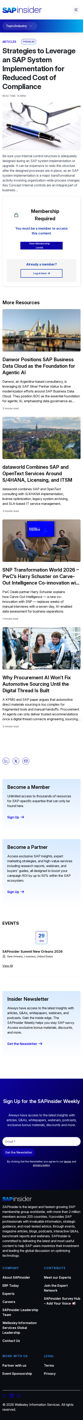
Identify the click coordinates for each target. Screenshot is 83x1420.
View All (7, 965)
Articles (9, 41)
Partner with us (14, 1365)
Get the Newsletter (22, 1044)
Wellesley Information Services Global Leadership (19, 1328)
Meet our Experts (57, 1277)
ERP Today (10, 1285)
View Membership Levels (39, 245)
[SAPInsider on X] (4, 1396)
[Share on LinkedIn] (5, 761)
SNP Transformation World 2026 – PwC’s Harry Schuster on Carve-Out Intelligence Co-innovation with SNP (41, 576)
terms (67, 1161)
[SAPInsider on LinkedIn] (12, 1396)
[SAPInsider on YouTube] (19, 1396)
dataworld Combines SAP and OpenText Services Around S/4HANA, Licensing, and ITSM (37, 473)
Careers (8, 1302)
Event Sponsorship (17, 1374)
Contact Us (11, 1341)
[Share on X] (15, 761)
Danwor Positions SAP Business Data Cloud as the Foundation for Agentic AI (38, 366)
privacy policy (41, 1165)
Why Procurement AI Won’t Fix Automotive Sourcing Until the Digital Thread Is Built (36, 684)
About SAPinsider (16, 1277)
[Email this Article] (25, 761)
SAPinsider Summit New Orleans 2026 (32, 951)
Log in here (40, 273)
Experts (8, 1294)
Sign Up (13, 817)
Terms (49, 1365)
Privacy (50, 1374)
